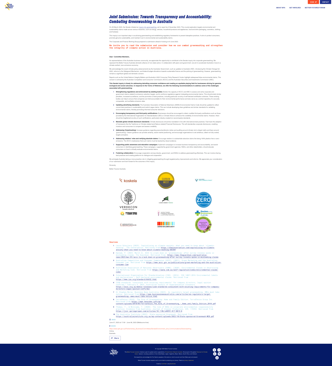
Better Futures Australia (133, 352)
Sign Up (313, 2)
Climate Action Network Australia (173, 352)
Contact (325, 2)
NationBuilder (173, 363)
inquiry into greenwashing (147, 27)
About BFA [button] (280, 8)
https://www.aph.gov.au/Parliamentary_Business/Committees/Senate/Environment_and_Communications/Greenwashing (150, 329)
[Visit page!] (215, 350)
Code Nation (164, 363)
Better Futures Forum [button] (315, 8)
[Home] (9, 6)
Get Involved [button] (296, 8)
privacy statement (189, 360)
